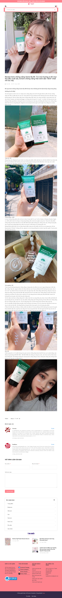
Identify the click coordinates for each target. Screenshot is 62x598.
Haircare (10, 518)
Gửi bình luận (9, 491)
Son (9, 514)
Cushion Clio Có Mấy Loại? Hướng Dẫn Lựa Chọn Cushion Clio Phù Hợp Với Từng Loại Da (48, 549)
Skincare (10, 510)
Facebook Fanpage (24, 567)
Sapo (44, 593)
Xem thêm (10, 528)
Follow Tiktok (23, 573)
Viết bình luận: (8, 472)
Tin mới (31, 534)
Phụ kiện (10, 525)
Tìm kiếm (28, 596)
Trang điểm (10, 503)
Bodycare (10, 507)
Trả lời (52, 428)
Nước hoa (10, 521)
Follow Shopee (23, 571)
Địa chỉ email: (35, 463)
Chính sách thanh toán (37, 582)
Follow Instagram (24, 569)
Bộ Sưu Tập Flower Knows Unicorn (20, 538)
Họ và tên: (8, 463)
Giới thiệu (34, 596)
